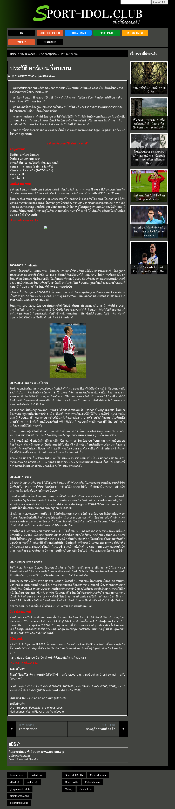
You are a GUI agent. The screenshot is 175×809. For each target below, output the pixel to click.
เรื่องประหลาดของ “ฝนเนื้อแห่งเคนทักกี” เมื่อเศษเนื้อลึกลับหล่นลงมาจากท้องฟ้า (149, 123)
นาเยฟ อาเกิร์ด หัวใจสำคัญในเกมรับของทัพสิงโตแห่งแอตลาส (149, 231)
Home (22, 33)
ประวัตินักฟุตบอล (48, 53)
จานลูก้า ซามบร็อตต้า (100, 729)
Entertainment (135, 33)
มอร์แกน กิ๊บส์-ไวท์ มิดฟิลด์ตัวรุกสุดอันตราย (149, 197)
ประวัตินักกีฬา (27, 53)
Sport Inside (107, 33)
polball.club (37, 775)
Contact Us (50, 42)
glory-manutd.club (20, 789)
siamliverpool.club (19, 796)
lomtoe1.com (17, 775)
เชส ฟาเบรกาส (27, 729)
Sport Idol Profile (50, 33)
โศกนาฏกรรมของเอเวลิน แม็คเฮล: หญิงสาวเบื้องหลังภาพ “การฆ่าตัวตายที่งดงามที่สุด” (149, 157)
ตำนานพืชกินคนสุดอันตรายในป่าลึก (149, 89)
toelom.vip (32, 782)
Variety (21, 42)
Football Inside (78, 33)
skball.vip (15, 782)
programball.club (19, 802)
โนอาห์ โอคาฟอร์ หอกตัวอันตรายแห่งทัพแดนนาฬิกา (149, 269)
